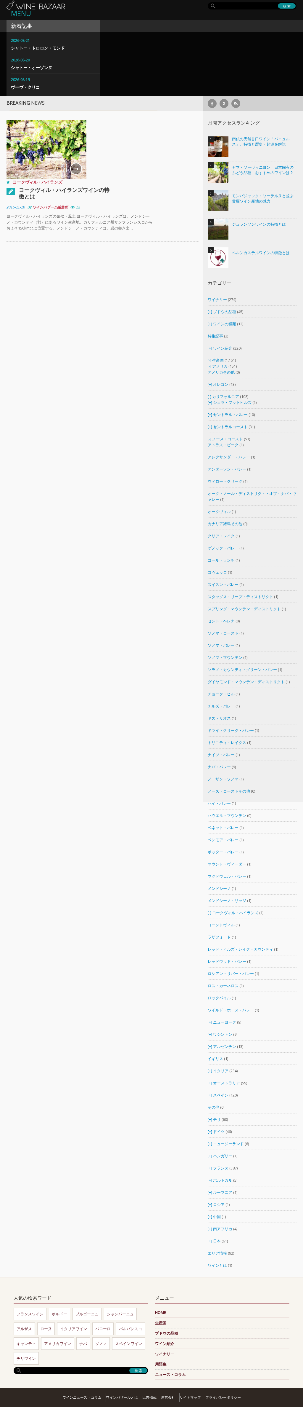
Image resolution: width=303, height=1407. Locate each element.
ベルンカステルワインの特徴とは (261, 252)
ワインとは (217, 1265)
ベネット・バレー (223, 827)
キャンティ (26, 1343)
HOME (160, 1312)
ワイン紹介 (222, 348)
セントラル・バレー (230, 414)
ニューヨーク (224, 1022)
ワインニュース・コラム (81, 1397)
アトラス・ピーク (223, 444)
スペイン (220, 1095)
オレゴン (220, 384)
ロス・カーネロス (223, 985)
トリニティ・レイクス (227, 742)
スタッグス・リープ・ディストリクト (240, 596)
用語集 (161, 1364)
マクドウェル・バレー (227, 876)
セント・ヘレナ (221, 621)
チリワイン (26, 1358)
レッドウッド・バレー (227, 961)
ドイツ (219, 1131)
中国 (217, 1216)
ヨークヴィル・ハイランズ (37, 182)
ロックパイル (219, 997)
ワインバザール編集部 (50, 207)
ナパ (83, 1343)
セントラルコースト (230, 426)
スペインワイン (128, 1343)
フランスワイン (30, 1314)
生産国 (218, 360)
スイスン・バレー (223, 584)
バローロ (103, 1328)
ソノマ (101, 1343)
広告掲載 (149, 1397)
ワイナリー (217, 299)
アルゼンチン (225, 1046)
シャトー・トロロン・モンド (38, 48)
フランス (220, 1168)
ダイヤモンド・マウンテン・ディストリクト (246, 681)
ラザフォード (219, 937)
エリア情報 (217, 1253)
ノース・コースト (227, 439)
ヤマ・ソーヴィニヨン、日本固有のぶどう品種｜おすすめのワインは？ (263, 170)
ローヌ (46, 1328)
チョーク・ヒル (221, 694)
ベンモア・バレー (223, 839)
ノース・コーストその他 (229, 791)
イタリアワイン (73, 1328)
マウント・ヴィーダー (227, 864)
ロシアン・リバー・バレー (231, 973)
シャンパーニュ (120, 1314)
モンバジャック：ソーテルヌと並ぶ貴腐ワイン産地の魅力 (263, 198)
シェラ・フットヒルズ (232, 402)
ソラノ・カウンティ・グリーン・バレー (242, 669)
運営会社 (168, 1397)
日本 (217, 1241)
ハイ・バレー (219, 803)
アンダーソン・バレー (227, 469)
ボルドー (59, 1314)
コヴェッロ (217, 572)
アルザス (24, 1328)
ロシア (219, 1204)
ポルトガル (223, 1180)
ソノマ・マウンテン (225, 657)
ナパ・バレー (219, 766)
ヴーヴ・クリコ (25, 87)
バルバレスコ (130, 1328)
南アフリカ (223, 1228)
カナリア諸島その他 (225, 523)
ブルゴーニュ (87, 1314)
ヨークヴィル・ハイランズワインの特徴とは (64, 193)
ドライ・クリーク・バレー (231, 730)
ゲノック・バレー (223, 548)
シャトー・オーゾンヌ (31, 67)
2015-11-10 (16, 207)
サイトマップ (190, 1397)
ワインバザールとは (122, 1397)
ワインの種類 (224, 323)
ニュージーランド (229, 1143)
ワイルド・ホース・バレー (231, 1010)
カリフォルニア (225, 396)
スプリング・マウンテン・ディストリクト (244, 608)
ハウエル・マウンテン (227, 815)
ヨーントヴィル (221, 925)
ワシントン (222, 1034)
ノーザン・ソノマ (223, 779)
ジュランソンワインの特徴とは (259, 224)
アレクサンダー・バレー (229, 457)
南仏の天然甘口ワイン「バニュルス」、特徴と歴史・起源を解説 (261, 141)
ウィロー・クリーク (225, 481)
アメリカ (220, 366)
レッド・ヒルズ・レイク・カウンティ (240, 949)
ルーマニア (223, 1192)
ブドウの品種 (224, 311)
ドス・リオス (219, 718)
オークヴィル (219, 511)
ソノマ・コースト (223, 633)
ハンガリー (223, 1156)
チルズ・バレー (221, 706)
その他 (213, 1107)
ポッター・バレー (223, 852)
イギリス (215, 1058)
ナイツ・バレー (221, 754)
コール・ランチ (221, 560)
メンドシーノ (219, 888)
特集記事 (215, 336)
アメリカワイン (57, 1343)
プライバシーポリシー (223, 1397)
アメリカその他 (221, 372)
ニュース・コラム (170, 1374)
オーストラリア (227, 1083)
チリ (217, 1119)
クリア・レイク (221, 535)
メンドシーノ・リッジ (227, 900)
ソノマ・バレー (221, 645)
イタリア (220, 1070)
